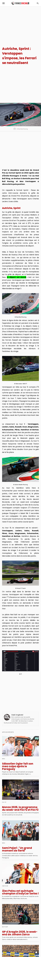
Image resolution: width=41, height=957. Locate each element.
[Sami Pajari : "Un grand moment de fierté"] (20, 830)
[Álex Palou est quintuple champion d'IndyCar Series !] (20, 873)
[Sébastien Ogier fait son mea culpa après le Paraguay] (20, 746)
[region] (20, 25)
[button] (20, 303)
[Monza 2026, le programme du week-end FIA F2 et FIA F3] (20, 790)
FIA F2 (4, 802)
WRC (3, 759)
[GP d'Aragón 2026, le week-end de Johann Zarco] (20, 914)
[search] (37, 3)
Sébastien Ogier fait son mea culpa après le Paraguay (17, 766)
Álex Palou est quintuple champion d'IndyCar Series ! (20, 892)
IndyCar (5, 886)
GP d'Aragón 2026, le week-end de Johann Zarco (19, 933)
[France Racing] (20, 3)
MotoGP (5, 927)
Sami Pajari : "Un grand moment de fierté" (17, 849)
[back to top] (36, 952)
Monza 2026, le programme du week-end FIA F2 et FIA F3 (20, 808)
